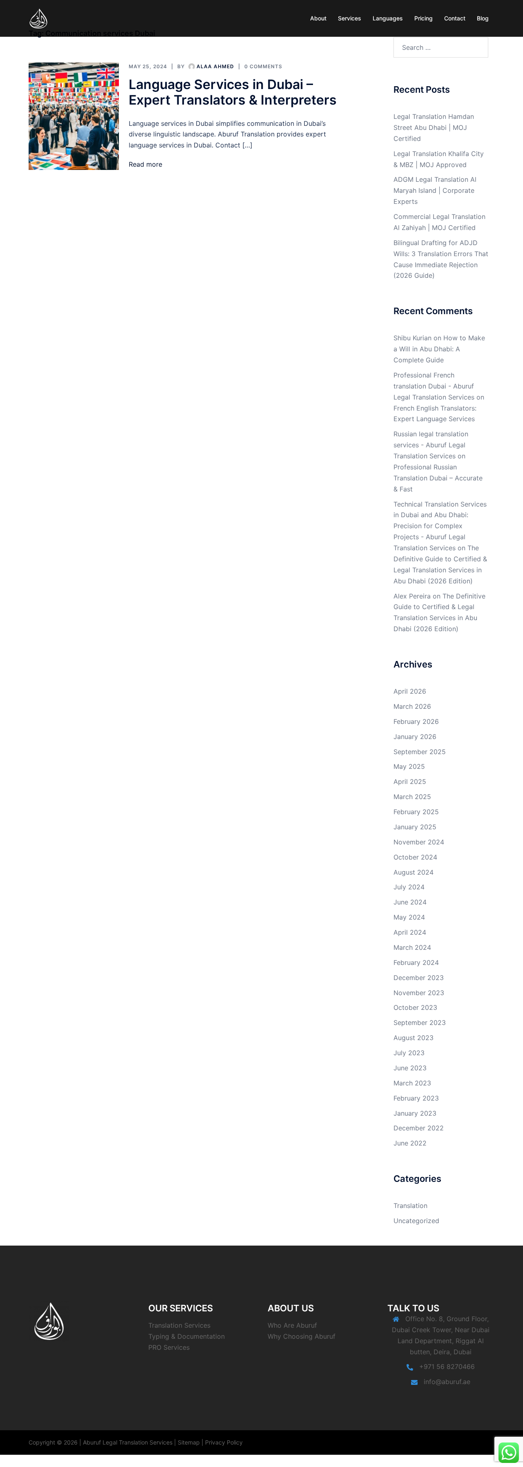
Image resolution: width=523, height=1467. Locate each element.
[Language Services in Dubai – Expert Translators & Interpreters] (74, 116)
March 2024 (412, 947)
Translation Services (179, 1325)
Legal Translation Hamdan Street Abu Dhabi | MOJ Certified (433, 127)
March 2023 (412, 1083)
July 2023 (409, 1053)
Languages (388, 18)
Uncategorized (416, 1221)
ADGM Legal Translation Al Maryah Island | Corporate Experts (434, 190)
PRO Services (169, 1347)
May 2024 (409, 917)
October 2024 (415, 857)
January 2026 (414, 736)
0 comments (263, 66)
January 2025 (414, 827)
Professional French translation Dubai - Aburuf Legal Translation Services (433, 386)
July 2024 (409, 887)
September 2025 (419, 752)
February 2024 (416, 962)
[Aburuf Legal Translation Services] (39, 17)
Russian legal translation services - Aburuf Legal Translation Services (430, 445)
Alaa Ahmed (215, 66)
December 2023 (418, 978)
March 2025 (412, 797)
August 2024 (413, 872)
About (318, 18)
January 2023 (414, 1113)
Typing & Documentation (186, 1336)
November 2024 (418, 842)
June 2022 (410, 1143)
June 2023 (410, 1068)
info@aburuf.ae (447, 1382)
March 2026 (412, 706)
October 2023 (415, 1007)
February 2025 (416, 812)
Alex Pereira (412, 596)
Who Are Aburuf (292, 1325)
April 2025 (409, 781)
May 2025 (409, 766)
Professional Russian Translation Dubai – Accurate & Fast (438, 478)
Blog (483, 18)
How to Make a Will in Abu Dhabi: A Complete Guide (439, 349)
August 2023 (413, 1038)
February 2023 (416, 1098)
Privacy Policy (224, 1442)
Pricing (423, 18)
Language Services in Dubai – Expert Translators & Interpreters (233, 92)
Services (349, 18)
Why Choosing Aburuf (301, 1336)
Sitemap (189, 1442)
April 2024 (409, 932)
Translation (410, 1205)
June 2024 (410, 902)
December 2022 (418, 1128)
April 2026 (409, 691)
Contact (454, 18)
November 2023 (418, 993)
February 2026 (416, 721)
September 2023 (419, 1022)
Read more (145, 164)
